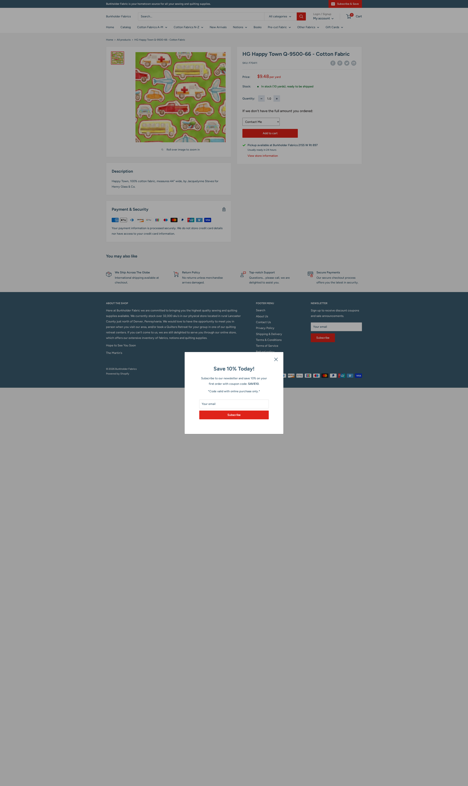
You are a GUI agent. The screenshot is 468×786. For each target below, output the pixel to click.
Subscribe (234, 415)
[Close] (276, 359)
